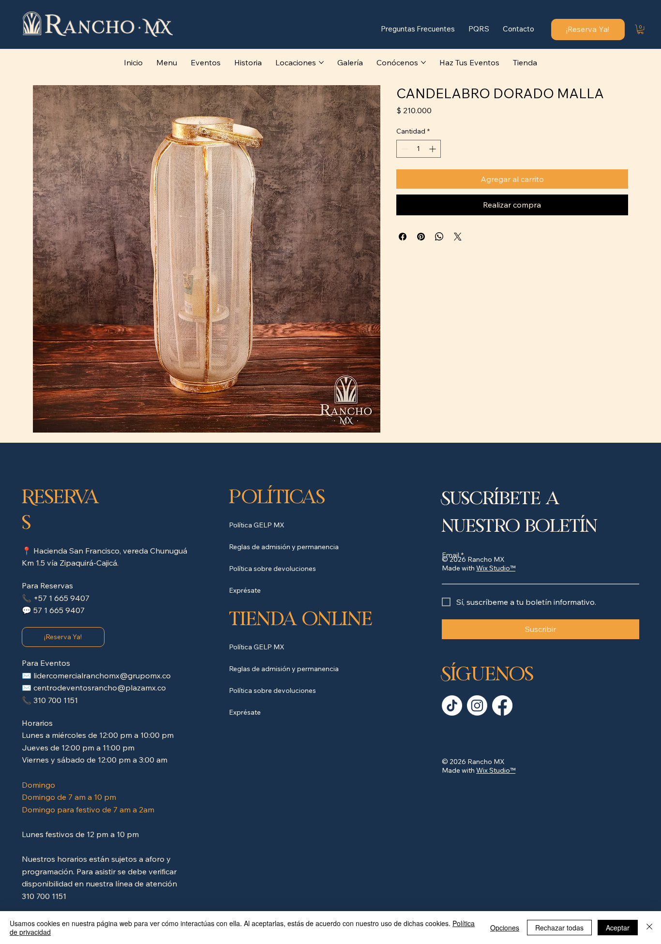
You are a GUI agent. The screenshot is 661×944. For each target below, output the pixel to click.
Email (453, 555)
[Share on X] (458, 236)
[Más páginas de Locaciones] (321, 62)
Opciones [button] (504, 927)
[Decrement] (404, 148)
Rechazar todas (559, 927)
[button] (640, 29)
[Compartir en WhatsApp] (439, 236)
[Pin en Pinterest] (421, 236)
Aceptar (618, 927)
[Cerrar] (649, 927)
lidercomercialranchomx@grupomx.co (102, 675)
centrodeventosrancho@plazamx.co (99, 687)
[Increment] (433, 148)
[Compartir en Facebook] (402, 236)
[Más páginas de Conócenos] (423, 62)
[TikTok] (452, 705)
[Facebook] (502, 705)
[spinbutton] (418, 148)
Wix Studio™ (495, 770)
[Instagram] (477, 705)
